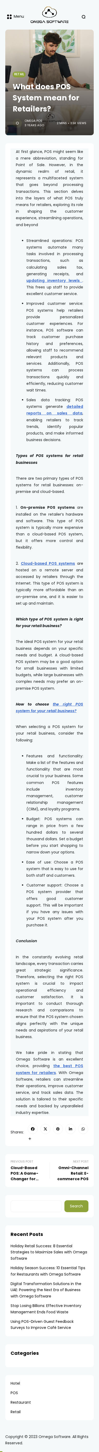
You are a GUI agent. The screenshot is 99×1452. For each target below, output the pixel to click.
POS (14, 1392)
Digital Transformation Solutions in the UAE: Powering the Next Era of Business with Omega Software (46, 1290)
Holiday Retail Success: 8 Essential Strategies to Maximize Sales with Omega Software (49, 1252)
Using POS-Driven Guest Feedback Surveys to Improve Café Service (42, 1324)
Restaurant (21, 1402)
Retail (19, 74)
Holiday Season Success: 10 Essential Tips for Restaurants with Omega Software (48, 1271)
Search (76, 1206)
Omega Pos (33, 121)
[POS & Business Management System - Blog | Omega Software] (49, 15)
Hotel (15, 1383)
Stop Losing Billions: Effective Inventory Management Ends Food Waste (46, 1309)
